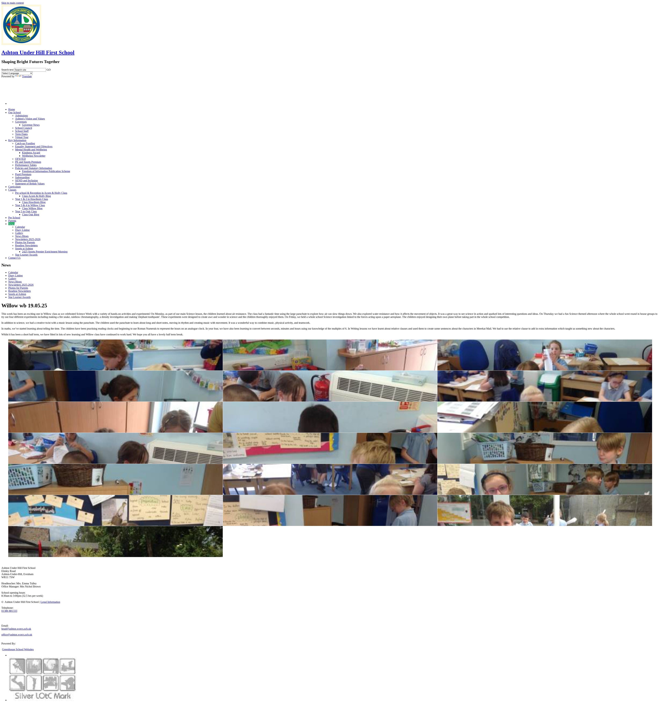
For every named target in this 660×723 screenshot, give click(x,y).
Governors (21, 121)
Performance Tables (26, 165)
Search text (7, 69)
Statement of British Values (30, 183)
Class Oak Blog (30, 214)
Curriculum (14, 186)
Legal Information (50, 601)
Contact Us (14, 257)
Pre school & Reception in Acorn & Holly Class (41, 192)
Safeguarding (22, 177)
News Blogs (22, 236)
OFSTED (20, 158)
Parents (12, 220)
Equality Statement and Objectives (33, 146)
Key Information (17, 140)
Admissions (21, 115)
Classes (12, 189)
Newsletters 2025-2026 (27, 239)
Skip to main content (12, 2)
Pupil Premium (23, 174)
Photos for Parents (25, 242)
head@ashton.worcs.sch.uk (16, 628)
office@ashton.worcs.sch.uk (16, 634)
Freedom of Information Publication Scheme (46, 171)
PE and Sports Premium (28, 161)
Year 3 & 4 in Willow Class (30, 205)
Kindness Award (31, 152)
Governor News (31, 124)
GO (49, 69)
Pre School (14, 217)
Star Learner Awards (26, 254)
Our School (14, 112)
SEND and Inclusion (26, 180)
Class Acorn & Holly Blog (36, 195)
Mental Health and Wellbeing (31, 149)
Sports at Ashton (24, 248)
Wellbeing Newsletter (33, 155)
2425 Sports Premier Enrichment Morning (45, 251)
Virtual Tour (21, 137)
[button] (52, 69)
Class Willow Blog (32, 208)
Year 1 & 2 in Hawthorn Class (31, 199)
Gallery (19, 233)
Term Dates (21, 134)
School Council (23, 127)
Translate (27, 76)
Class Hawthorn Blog (34, 202)
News (11, 223)
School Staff (22, 131)
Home (11, 109)
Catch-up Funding (25, 143)
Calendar (20, 226)
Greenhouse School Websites (18, 649)
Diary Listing (22, 230)
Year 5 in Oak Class (26, 211)
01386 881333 (9, 610)
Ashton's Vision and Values (30, 118)
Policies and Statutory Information (33, 168)
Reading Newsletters (26, 245)
